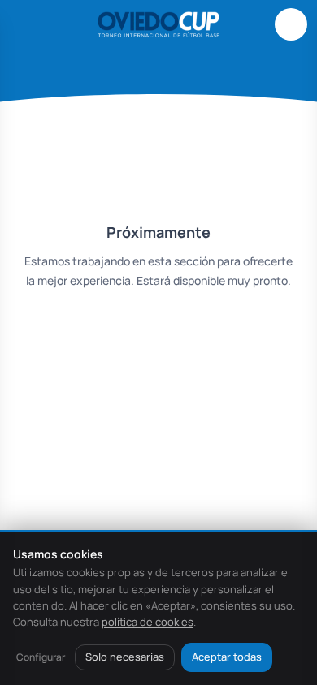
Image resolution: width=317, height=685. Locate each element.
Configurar (40, 657)
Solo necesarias (124, 656)
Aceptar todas (227, 656)
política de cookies (147, 621)
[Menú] (26, 24)
